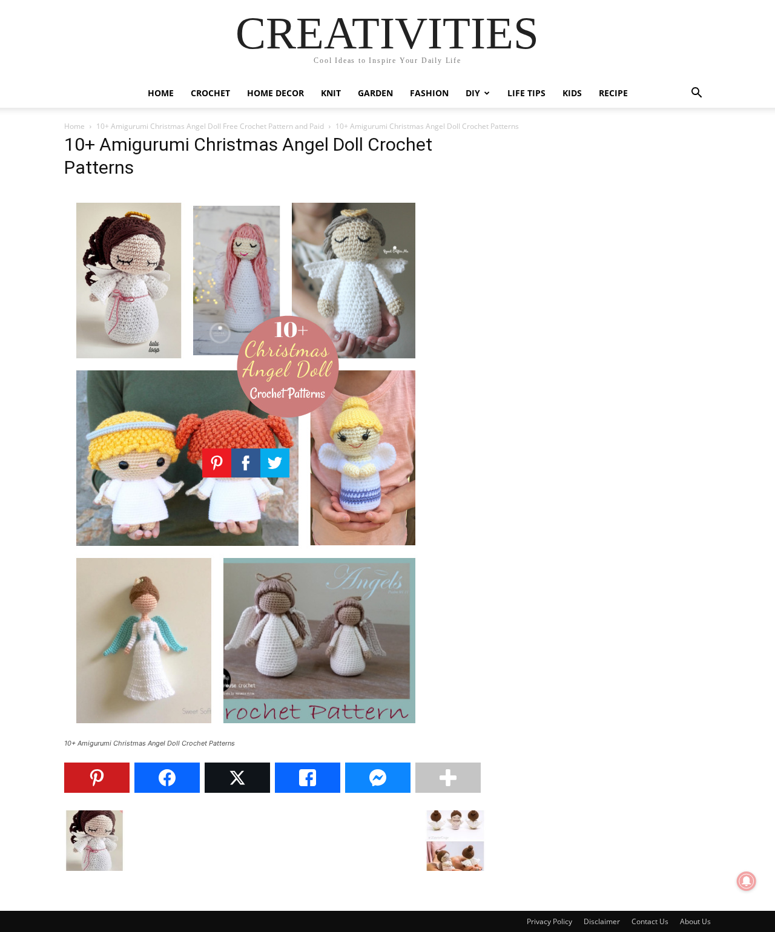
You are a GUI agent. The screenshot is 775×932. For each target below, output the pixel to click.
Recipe (613, 93)
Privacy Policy (549, 921)
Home (161, 93)
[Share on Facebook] (167, 778)
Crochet (210, 93)
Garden (375, 93)
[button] (696, 94)
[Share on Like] (307, 778)
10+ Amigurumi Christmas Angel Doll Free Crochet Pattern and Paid (210, 126)
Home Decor (275, 93)
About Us (695, 921)
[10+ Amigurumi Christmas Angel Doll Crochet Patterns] (245, 732)
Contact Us (650, 921)
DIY (473, 93)
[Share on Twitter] (237, 778)
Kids (572, 93)
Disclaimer (602, 921)
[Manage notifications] (746, 881)
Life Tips (526, 93)
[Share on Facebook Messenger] (378, 778)
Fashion (429, 93)
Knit (331, 93)
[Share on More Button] (448, 778)
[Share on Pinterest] (97, 778)
